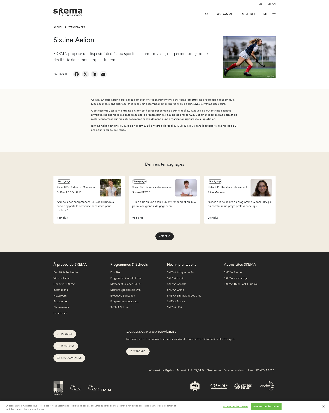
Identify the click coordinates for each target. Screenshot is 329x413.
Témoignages (77, 27)
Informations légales (161, 370)
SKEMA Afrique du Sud (181, 272)
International (61, 290)
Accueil (58, 27)
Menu (267, 14)
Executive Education (122, 296)
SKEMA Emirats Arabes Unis (184, 296)
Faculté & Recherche (65, 272)
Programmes (224, 14)
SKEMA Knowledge (236, 278)
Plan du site (214, 370)
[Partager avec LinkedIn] (94, 74)
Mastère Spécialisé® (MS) (125, 290)
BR (269, 3)
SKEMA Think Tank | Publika (241, 284)
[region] (164, 407)
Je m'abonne (138, 351)
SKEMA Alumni (233, 272)
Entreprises (248, 14)
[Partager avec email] (103, 74)
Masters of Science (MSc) (125, 284)
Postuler (66, 334)
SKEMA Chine (175, 290)
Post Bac (115, 272)
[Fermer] (323, 406)
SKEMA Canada (176, 284)
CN (274, 3)
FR (265, 3)
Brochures (68, 345)
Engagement (61, 301)
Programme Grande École (126, 278)
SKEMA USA (174, 307)
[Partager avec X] (85, 74)
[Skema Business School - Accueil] (68, 13)
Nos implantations (181, 264)
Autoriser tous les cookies (266, 406)
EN (260, 3)
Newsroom (60, 296)
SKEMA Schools (120, 307)
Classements (61, 307)
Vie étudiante (61, 278)
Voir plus (164, 236)
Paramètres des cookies (235, 406)
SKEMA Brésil (175, 278)
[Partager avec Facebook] (76, 74)
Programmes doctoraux (124, 301)
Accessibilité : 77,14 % (190, 370)
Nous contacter (71, 357)
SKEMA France (176, 301)
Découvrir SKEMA (64, 284)
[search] (207, 14)
